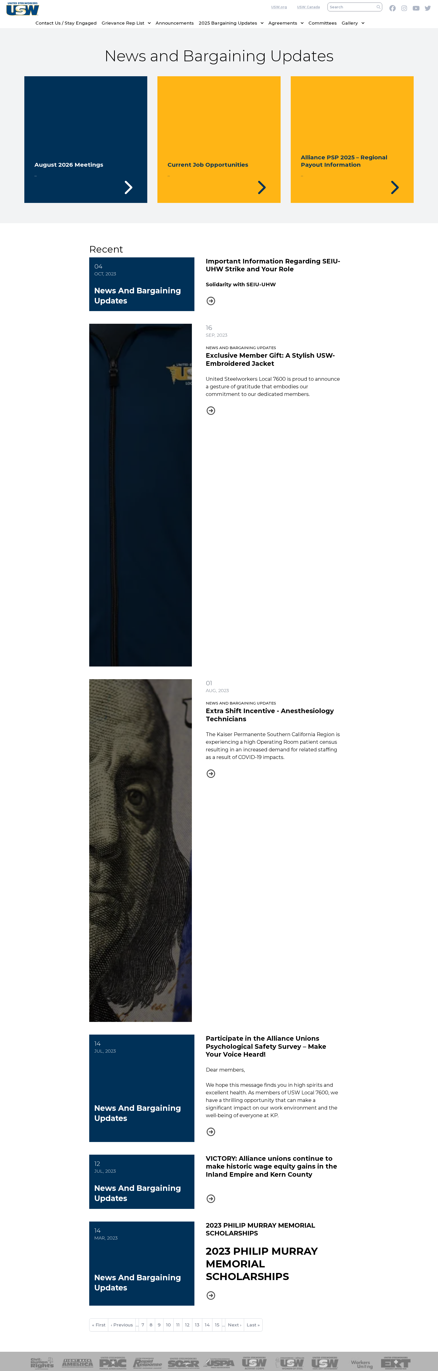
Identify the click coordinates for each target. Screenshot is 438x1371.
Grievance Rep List (123, 23)
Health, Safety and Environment (325, 1363)
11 (179, 1326)
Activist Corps (254, 1363)
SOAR (183, 1363)
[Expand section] (149, 23)
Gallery (350, 23)
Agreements (282, 23)
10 (169, 1324)
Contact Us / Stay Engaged (66, 23)
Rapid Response (148, 1363)
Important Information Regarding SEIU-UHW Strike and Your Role (273, 265)
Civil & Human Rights (42, 1363)
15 (218, 1324)
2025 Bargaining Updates (228, 23)
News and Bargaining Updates (241, 347)
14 (208, 1324)
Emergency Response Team (396, 1363)
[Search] (378, 7)
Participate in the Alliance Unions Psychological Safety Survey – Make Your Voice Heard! (266, 1046)
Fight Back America (78, 1363)
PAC (113, 1363)
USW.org (279, 7)
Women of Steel (290, 1363)
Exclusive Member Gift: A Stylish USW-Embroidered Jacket (270, 359)
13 (198, 1324)
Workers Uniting (360, 1363)
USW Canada (308, 7)
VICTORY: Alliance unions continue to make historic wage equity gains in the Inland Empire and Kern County (271, 1166)
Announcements (175, 23)
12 (188, 1324)
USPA (219, 1363)
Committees (322, 23)
